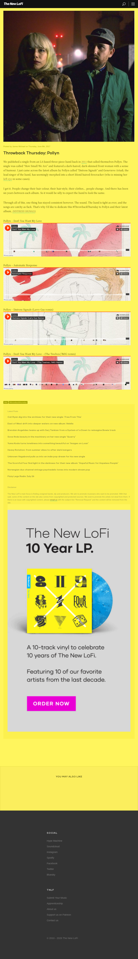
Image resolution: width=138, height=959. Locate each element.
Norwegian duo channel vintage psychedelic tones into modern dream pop (49, 469)
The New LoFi (13, 4)
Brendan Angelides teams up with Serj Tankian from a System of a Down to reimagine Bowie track (62, 430)
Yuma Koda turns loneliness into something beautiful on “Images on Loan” (48, 443)
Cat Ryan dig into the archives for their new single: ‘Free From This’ (45, 417)
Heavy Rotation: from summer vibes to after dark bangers (40, 450)
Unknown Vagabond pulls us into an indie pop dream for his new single (46, 456)
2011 (84, 161)
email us (53, 500)
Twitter (50, 869)
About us (51, 909)
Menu (133, 4)
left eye (7, 179)
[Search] (125, 4)
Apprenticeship (55, 903)
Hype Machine (54, 840)
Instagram (52, 852)
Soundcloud (53, 846)
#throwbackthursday (18, 402)
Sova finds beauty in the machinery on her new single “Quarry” (42, 436)
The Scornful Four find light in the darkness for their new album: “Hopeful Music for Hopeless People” (63, 463)
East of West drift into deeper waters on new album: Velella (40, 423)
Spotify (50, 857)
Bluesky (51, 874)
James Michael (18, 146)
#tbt (5, 402)
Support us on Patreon (59, 914)
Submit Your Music (57, 897)
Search (124, 4)
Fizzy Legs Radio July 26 (21, 476)
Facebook (52, 863)
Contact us (52, 920)
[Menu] (132, 4)
